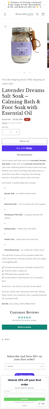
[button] (5, 14)
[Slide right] (30, 72)
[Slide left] (19, 72)
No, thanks (24, 405)
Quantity (5, 127)
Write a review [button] (24, 327)
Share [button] (7, 339)
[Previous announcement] (4, 4)
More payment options (24, 154)
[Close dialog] (46, 377)
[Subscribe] (41, 366)
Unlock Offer (24, 399)
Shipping (4, 123)
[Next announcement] (44, 4)
